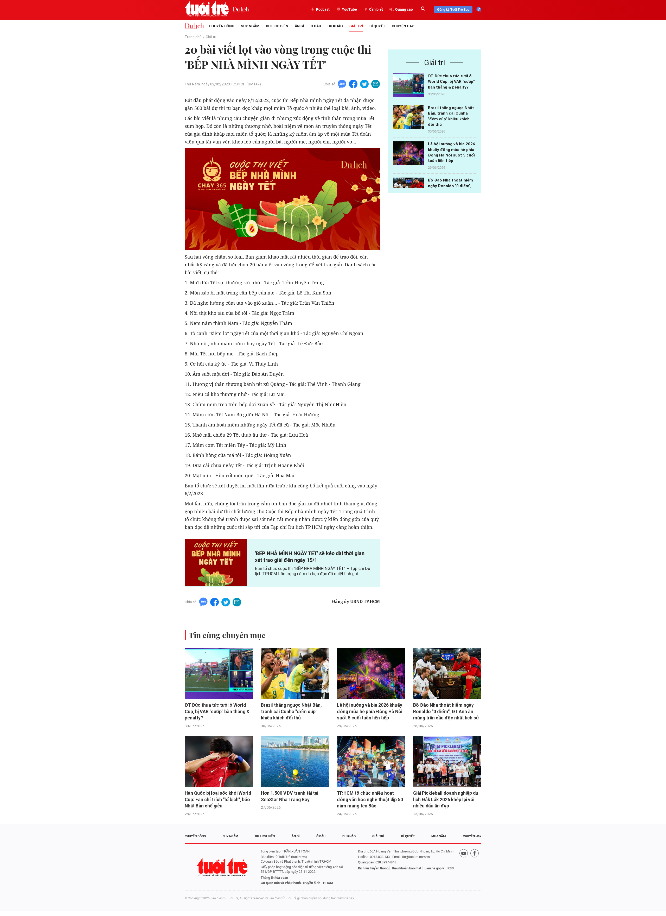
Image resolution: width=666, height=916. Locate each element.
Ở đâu (316, 26)
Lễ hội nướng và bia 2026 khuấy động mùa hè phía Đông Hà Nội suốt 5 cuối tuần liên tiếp (369, 711)
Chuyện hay (403, 26)
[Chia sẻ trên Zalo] (342, 83)
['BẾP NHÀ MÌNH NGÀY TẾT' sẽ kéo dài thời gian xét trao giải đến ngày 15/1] (216, 562)
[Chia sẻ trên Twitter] (364, 83)
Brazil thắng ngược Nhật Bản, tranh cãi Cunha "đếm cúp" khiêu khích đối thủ (291, 711)
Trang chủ (193, 37)
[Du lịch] (241, 9)
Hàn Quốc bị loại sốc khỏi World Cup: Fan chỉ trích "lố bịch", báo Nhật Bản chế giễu (218, 799)
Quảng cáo (404, 9)
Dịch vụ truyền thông (373, 868)
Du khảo (335, 26)
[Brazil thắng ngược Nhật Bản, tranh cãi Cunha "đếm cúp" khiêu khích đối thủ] (408, 117)
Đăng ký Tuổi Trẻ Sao (453, 9)
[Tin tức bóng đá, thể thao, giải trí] (194, 26)
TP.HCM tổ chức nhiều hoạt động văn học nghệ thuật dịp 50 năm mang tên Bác (370, 799)
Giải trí (356, 26)
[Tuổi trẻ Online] (223, 867)
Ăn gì (299, 26)
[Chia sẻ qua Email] (375, 83)
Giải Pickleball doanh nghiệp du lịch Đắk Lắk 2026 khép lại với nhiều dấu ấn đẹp (445, 799)
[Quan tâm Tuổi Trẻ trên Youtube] (463, 867)
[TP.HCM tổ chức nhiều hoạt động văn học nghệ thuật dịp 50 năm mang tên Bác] (371, 761)
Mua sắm (438, 836)
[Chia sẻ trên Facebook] (353, 83)
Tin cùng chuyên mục (227, 635)
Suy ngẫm (250, 26)
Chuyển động (221, 26)
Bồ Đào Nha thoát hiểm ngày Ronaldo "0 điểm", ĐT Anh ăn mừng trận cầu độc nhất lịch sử (446, 711)
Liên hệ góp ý (434, 868)
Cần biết (376, 9)
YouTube (349, 9)
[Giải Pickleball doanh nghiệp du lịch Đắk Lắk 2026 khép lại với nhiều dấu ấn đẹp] (447, 761)
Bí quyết (377, 26)
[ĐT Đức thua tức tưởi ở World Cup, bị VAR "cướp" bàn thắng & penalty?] (408, 85)
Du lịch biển (277, 26)
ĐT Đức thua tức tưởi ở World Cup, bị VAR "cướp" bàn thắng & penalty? (451, 82)
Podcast (323, 9)
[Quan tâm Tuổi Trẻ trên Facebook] (474, 867)
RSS (450, 868)
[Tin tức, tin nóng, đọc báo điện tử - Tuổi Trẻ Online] (209, 9)
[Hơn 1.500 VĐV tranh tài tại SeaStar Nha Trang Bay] (295, 761)
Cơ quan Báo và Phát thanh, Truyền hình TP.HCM (297, 883)
